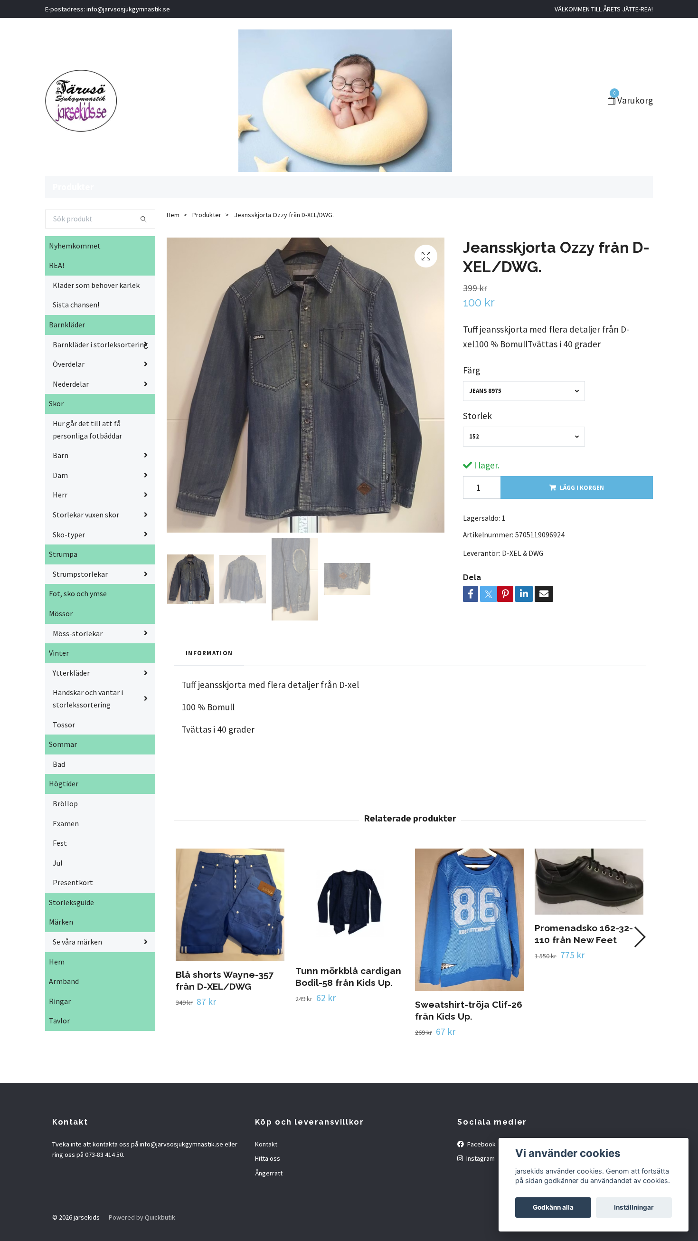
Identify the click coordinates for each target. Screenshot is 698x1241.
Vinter (59, 653)
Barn (60, 455)
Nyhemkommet (75, 245)
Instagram (480, 1158)
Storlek (477, 415)
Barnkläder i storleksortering (100, 344)
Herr (60, 494)
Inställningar (634, 1207)
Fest (60, 843)
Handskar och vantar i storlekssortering (88, 698)
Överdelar (69, 364)
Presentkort (73, 882)
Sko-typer (69, 534)
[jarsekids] (81, 101)
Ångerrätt (269, 1173)
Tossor (64, 724)
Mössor (61, 613)
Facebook (481, 1144)
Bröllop (65, 803)
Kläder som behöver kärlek (96, 285)
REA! (56, 265)
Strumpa (63, 554)
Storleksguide (71, 902)
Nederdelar (71, 384)
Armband (64, 981)
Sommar (63, 744)
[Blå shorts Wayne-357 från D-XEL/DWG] (230, 905)
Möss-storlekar (78, 633)
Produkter (73, 186)
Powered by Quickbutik (142, 1217)
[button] (639, 936)
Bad (59, 764)
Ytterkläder (71, 673)
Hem (57, 961)
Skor (56, 403)
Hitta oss (267, 1158)
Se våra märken (77, 941)
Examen (66, 823)
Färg (471, 370)
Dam (60, 475)
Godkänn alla (553, 1207)
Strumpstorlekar (80, 574)
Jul (58, 863)
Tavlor (59, 1020)
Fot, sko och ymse (78, 593)
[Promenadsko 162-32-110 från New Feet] (589, 881)
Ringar (60, 1001)
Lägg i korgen (582, 487)
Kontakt (266, 1144)
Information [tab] (209, 653)
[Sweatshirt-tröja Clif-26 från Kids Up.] (469, 920)
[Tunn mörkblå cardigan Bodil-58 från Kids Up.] (349, 903)
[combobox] (524, 391)
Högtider (63, 783)
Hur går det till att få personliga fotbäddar (87, 429)
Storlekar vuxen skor (86, 514)
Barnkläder (67, 324)
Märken (61, 921)
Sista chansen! (76, 304)
